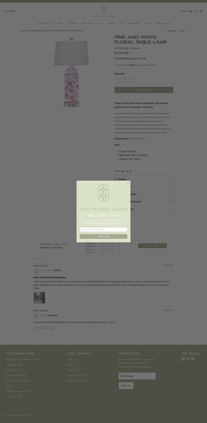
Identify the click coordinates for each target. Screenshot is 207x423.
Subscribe (103, 236)
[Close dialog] (128, 183)
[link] (103, 197)
